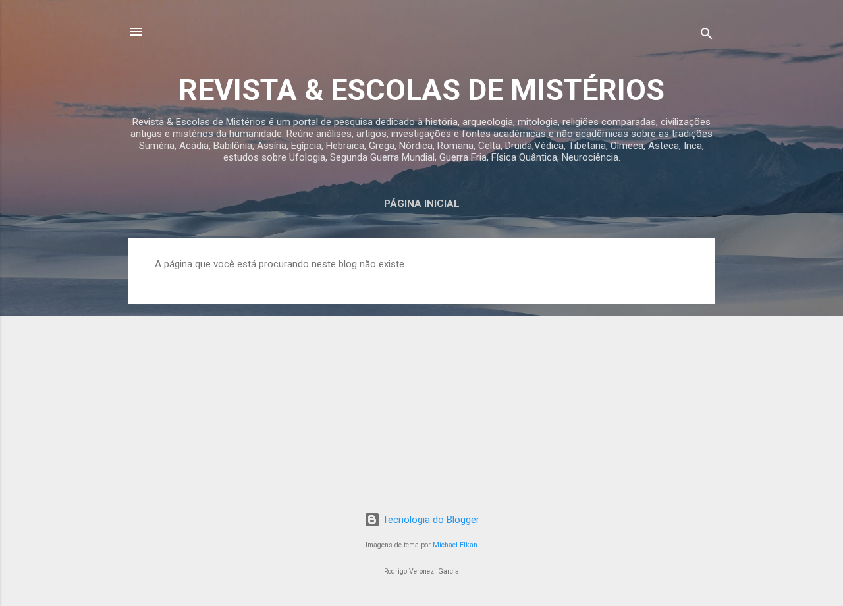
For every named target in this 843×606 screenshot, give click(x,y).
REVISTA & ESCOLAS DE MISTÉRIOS (421, 89)
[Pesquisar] (707, 36)
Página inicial (422, 203)
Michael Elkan (455, 545)
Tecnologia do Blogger (429, 520)
